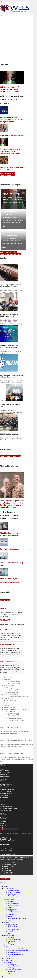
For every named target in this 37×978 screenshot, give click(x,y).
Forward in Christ (14, 903)
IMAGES (3, 629)
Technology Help (6, 806)
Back (9, 898)
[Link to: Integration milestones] (4, 545)
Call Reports (12, 894)
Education (11, 941)
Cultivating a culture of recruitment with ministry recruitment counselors (10, 89)
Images (6, 705)
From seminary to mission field (12, 135)
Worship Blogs (13, 691)
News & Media (5, 773)
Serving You (4, 774)
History (2, 788)
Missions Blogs (13, 689)
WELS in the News (14, 681)
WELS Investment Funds (16, 954)
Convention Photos (14, 718)
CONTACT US (5, 845)
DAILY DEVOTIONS (8, 661)
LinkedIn (3, 822)
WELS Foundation (14, 952)
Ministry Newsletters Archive (18, 696)
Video (6, 702)
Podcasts (7, 704)
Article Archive (9, 685)
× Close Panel (5, 977)
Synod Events (12, 909)
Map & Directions (6, 810)
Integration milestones (9, 549)
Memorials (7, 678)
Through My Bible (14, 930)
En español (11, 971)
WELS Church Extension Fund (18, 951)
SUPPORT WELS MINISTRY (11, 754)
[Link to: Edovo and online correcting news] (4, 559)
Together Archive (14, 683)
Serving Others (5, 776)
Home (2, 769)
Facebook (3, 818)
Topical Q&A (12, 924)
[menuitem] (18, 863)
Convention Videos (14, 717)
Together (7, 679)
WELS (2, 883)
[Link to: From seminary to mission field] (4, 132)
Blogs (6, 687)
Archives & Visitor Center (8, 808)
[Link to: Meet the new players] (4, 575)
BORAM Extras (13, 713)
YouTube (3, 825)
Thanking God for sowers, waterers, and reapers (10, 534)
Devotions (11, 928)
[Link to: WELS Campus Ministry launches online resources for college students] (4, 113)
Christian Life (12, 926)
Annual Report (13, 896)
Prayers (10, 931)
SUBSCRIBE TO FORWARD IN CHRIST (16, 741)
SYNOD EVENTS (7, 644)
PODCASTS (5, 620)
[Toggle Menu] (1, 1)
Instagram (3, 820)
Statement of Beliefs (7, 789)
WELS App (11, 968)
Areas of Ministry (6, 793)
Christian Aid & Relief (15, 939)
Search (6, 886)
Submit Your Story (10, 698)
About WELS (4, 771)
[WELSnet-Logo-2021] (15, 13)
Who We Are (4, 786)
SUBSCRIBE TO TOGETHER (11, 728)
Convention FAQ (13, 715)
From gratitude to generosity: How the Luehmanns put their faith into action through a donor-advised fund (12, 504)
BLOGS (3, 609)
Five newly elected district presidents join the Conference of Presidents (10, 151)
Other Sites (4, 795)
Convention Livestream (16, 720)
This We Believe (13, 890)
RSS (1, 827)
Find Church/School (14, 969)
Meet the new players (9, 579)
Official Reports (5, 791)
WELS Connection (10, 700)
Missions (11, 937)
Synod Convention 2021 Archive (15, 709)
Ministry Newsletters (11, 694)
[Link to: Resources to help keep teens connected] (4, 163)
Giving (2, 805)
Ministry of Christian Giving (17, 949)
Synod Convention (10, 707)
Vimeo (2, 823)
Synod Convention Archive (17, 918)
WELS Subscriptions (15, 905)
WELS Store (4, 797)
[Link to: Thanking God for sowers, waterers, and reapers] (4, 529)
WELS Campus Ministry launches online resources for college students (12, 119)
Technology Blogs (14, 692)
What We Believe (6, 784)
